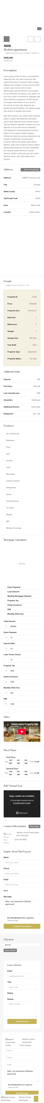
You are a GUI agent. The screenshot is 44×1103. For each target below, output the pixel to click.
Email (6, 879)
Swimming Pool (12, 501)
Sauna (8, 494)
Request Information (22, 926)
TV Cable (10, 508)
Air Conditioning (12, 434)
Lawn (8, 467)
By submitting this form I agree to (20, 919)
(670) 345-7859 (20, 839)
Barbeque (10, 440)
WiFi (7, 521)
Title (9, 982)
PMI (5, 699)
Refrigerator (11, 488)
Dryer (8, 447)
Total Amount (9, 621)
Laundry (9, 461)
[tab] (7, 39)
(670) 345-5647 (22, 836)
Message (7, 897)
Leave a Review (10, 950)
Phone (6, 868)
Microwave (10, 474)
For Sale (7, 45)
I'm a (6, 891)
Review (10, 999)
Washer (9, 514)
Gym (8, 454)
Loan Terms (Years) (12, 654)
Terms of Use (12, 920)
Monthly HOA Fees (12, 688)
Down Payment (10, 632)
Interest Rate (9, 643)
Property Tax (9, 666)
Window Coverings (13, 528)
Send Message (22, 1093)
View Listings (34, 826)
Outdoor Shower (13, 481)
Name (6, 857)
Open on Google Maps (31, 170)
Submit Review (22, 1021)
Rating (10, 993)
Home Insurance (11, 677)
